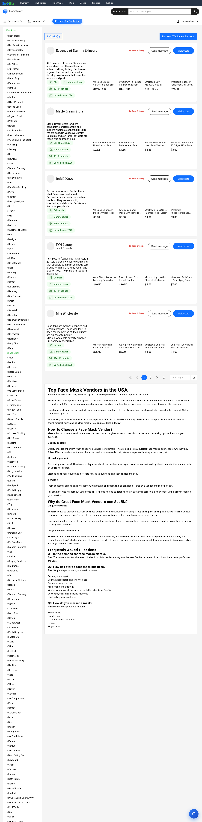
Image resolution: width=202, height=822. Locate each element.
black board (14, 59)
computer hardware (18, 54)
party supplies (15, 632)
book (10, 267)
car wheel (13, 64)
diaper (11, 727)
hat (10, 234)
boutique (13, 159)
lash (10, 182)
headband (13, 329)
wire (10, 646)
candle (11, 244)
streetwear (14, 622)
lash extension (16, 135)
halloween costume (18, 320)
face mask (13, 353)
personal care (15, 533)
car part (12, 97)
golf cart (12, 414)
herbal (11, 125)
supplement (14, 495)
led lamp (13, 570)
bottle (11, 783)
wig (10, 215)
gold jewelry (14, 518)
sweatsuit (13, 253)
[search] (163, 11)
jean (10, 357)
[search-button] (195, 11)
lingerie (12, 514)
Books (83, 3)
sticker (12, 556)
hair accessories (17, 324)
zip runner (13, 69)
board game (14, 372)
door (10, 717)
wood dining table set (19, 140)
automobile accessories (20, 92)
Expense (96, 3)
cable (11, 641)
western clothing (17, 594)
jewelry (12, 149)
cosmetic (13, 462)
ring (10, 348)
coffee (11, 258)
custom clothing (16, 466)
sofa (10, 675)
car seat (12, 769)
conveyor (13, 367)
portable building (16, 40)
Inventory (24, 3)
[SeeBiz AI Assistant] (194, 814)
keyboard (13, 760)
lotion (11, 774)
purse (11, 192)
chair (11, 764)
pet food (12, 121)
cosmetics (14, 656)
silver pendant (15, 102)
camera (12, 693)
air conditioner (15, 736)
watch (11, 305)
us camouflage (16, 391)
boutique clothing (17, 580)
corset (11, 282)
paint (11, 703)
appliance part (15, 130)
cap (10, 575)
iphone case (14, 107)
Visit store (183, 50)
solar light (13, 537)
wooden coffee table (19, 802)
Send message (159, 50)
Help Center (58, 3)
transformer (14, 405)
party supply (14, 490)
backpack (13, 485)
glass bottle (14, 788)
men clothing (15, 178)
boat (10, 722)
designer (12, 239)
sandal (11, 618)
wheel (11, 684)
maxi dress (14, 613)
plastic (11, 741)
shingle (12, 386)
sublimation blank (17, 230)
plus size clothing (17, 187)
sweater (12, 315)
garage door (14, 712)
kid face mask (15, 542)
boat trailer (14, 36)
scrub (11, 206)
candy (11, 604)
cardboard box (15, 50)
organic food (15, 116)
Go (194, 377)
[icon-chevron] (137, 377)
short (11, 301)
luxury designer (16, 201)
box (10, 812)
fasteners (13, 637)
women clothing (16, 168)
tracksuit (13, 608)
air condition (14, 750)
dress (11, 589)
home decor (14, 173)
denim (11, 362)
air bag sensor (15, 73)
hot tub (12, 376)
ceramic (12, 670)
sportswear (14, 627)
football (12, 793)
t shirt (11, 211)
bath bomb (14, 779)
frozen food (14, 409)
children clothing (16, 433)
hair (10, 154)
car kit (11, 746)
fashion (12, 196)
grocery (12, 272)
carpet (11, 708)
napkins (12, 665)
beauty (12, 428)
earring (11, 480)
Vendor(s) (53, 36)
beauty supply (15, 419)
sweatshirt (14, 310)
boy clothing (14, 296)
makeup (12, 225)
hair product (14, 447)
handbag (12, 291)
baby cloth (13, 343)
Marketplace (40, 3)
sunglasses (14, 509)
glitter (11, 689)
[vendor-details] (50, 51)
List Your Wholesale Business (178, 36)
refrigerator (14, 731)
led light (13, 651)
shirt (10, 249)
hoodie (11, 585)
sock (10, 523)
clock (11, 817)
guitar (11, 679)
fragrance (13, 566)
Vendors (11, 30)
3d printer (13, 395)
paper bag (13, 78)
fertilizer (12, 381)
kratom (12, 277)
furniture (13, 220)
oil (9, 452)
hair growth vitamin (18, 45)
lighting (12, 457)
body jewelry (15, 471)
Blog (71, 3)
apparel (12, 424)
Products (118, 11)
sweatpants (14, 263)
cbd (10, 551)
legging (12, 443)
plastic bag (14, 83)
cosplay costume (17, 561)
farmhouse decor (17, 111)
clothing (12, 144)
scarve (11, 528)
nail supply (13, 438)
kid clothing (14, 286)
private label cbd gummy (21, 798)
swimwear (13, 334)
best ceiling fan (16, 755)
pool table (13, 807)
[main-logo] (13, 13)
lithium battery (16, 660)
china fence (14, 400)
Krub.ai (109, 3)
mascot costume (17, 547)
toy (10, 504)
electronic (13, 499)
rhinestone (14, 599)
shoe (11, 163)
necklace (13, 338)
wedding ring (15, 476)
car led (12, 88)
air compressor (16, 698)
